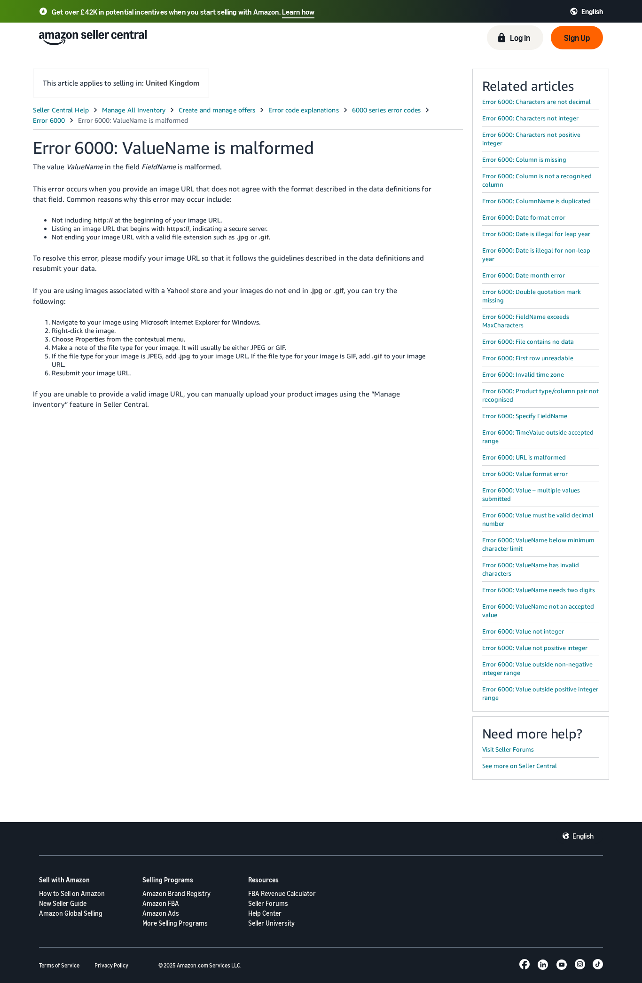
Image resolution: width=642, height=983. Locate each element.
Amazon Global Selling (70, 913)
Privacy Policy (111, 965)
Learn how (298, 11)
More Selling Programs (175, 923)
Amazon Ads (160, 913)
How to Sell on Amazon (72, 893)
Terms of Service (59, 965)
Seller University (271, 923)
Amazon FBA (160, 903)
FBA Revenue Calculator (282, 893)
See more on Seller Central (519, 765)
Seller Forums (268, 903)
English (583, 835)
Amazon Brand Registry (176, 893)
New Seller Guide (62, 903)
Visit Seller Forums (508, 749)
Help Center (265, 913)
